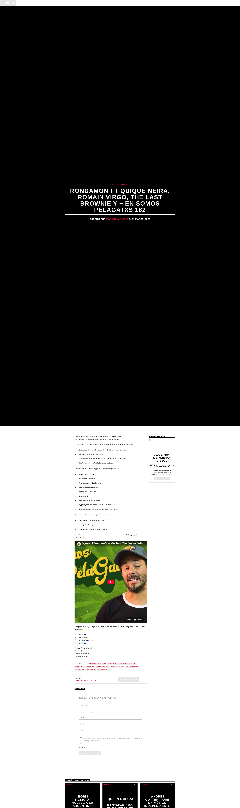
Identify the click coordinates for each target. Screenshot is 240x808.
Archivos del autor (128, 717)
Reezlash (132, 701)
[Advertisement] (162, 552)
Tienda (73, 3)
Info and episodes (162, 516)
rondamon (91, 704)
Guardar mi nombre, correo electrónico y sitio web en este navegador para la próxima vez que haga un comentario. (112, 776)
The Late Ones (80, 707)
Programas (49, 3)
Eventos (35, 3)
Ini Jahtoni (102, 701)
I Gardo (93, 701)
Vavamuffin (91, 707)
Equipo (62, 3)
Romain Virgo (80, 704)
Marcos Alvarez (117, 236)
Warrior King (102, 707)
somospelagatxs (117, 704)
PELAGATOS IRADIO (205, 3)
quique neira (122, 701)
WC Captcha (82, 782)
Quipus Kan (112, 701)
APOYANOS (225, 3)
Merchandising (88, 3)
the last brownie (132, 704)
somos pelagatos (103, 704)
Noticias (23, 3)
